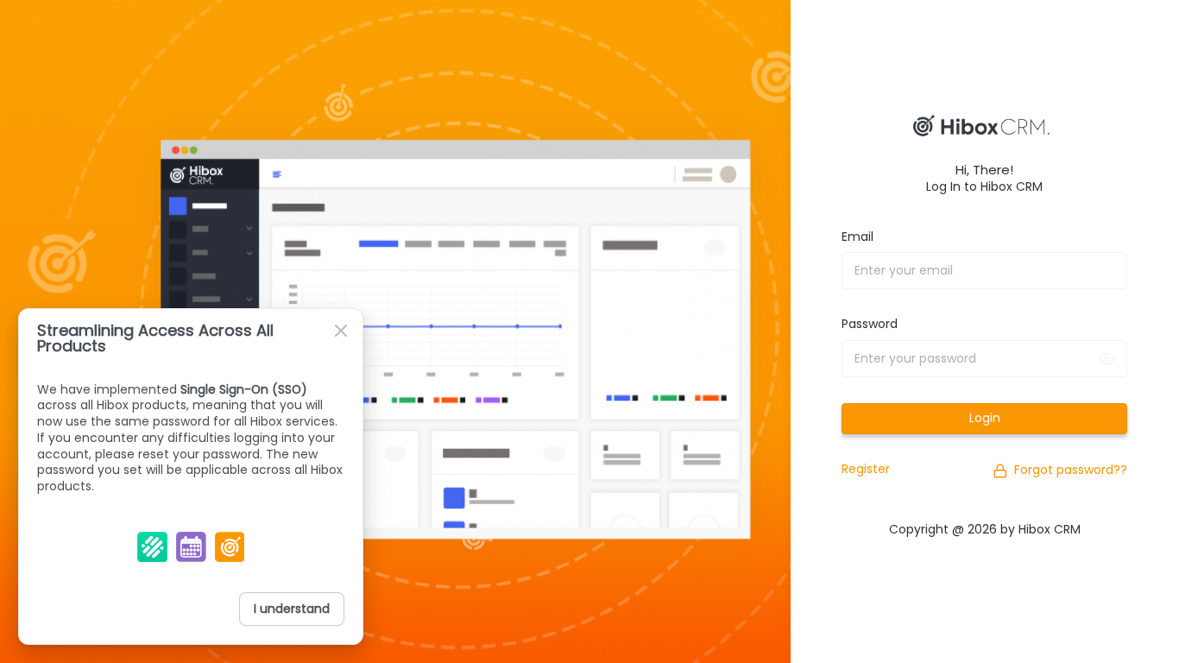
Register (866, 468)
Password (870, 323)
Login (984, 417)
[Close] (341, 330)
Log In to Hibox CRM (984, 186)
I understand (292, 608)
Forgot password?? (1070, 469)
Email (857, 236)
